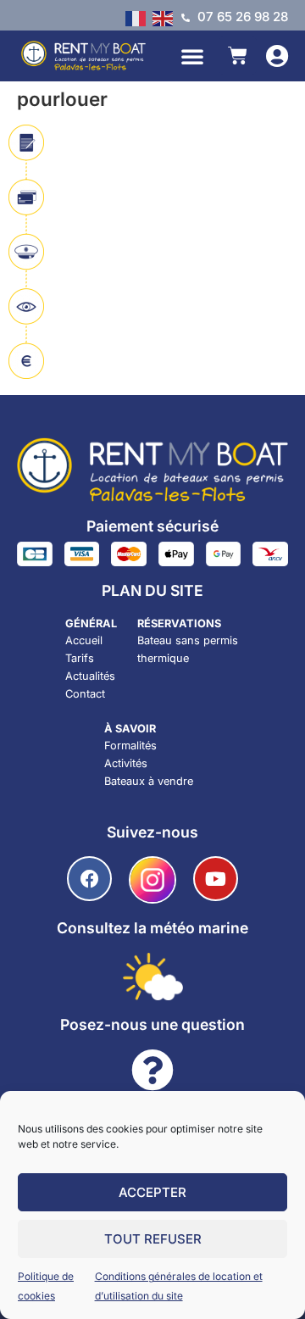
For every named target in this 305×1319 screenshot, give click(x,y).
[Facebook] (89, 878)
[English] (166, 16)
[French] (138, 16)
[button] (192, 56)
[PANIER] (238, 55)
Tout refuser (153, 1239)
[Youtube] (215, 878)
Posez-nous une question (152, 1024)
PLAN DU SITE (152, 590)
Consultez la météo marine (152, 928)
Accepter (152, 1192)
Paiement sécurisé (152, 526)
